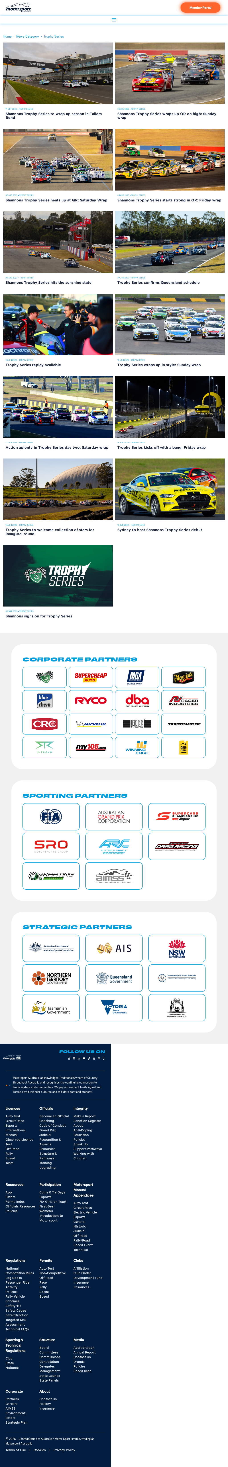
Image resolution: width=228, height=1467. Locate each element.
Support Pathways (87, 1149)
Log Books (14, 1278)
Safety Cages (16, 1310)
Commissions (50, 1357)
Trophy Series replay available (33, 365)
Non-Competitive (52, 1273)
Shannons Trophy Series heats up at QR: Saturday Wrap (56, 200)
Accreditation (84, 1347)
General (79, 1222)
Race (43, 1282)
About (78, 1125)
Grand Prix (47, 1130)
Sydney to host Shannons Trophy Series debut (159, 530)
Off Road (12, 1149)
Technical (80, 1250)
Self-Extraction (17, 1315)
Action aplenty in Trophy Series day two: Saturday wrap (57, 447)
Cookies (40, 1450)
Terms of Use (16, 1450)
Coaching (46, 1121)
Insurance (81, 1282)
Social (44, 1292)
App (9, 1192)
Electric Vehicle (85, 1212)
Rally (9, 1153)
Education (81, 1135)
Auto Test (13, 1116)
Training (45, 1163)
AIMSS (11, 1408)
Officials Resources (21, 1206)
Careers (12, 1404)
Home (7, 36)
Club (9, 1358)
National (12, 1368)
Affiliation (81, 1268)
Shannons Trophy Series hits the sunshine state (49, 282)
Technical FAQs (17, 1329)
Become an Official (54, 1116)
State (10, 1363)
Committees (48, 1352)
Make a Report (84, 1116)
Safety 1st (13, 1306)
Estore (11, 1197)
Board (44, 1347)
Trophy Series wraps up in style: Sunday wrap (159, 365)
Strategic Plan (16, 1422)
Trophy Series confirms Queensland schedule (158, 282)
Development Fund (87, 1278)
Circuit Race (15, 1121)
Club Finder (82, 1273)
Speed (10, 1158)
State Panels (49, 1380)
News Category (27, 36)
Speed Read (82, 1371)
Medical (12, 1135)
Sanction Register (87, 1121)
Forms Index (15, 1201)
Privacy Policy (64, 1450)
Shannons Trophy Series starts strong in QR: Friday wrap (169, 200)
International (16, 1130)
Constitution (49, 1362)
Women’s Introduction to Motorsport (51, 1216)
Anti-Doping (82, 1130)
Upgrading (47, 1167)
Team (10, 1163)
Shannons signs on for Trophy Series (39, 616)
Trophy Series (26, 109)
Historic (79, 1226)
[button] (114, 19)
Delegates (47, 1366)
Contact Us (82, 1357)
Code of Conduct (52, 1125)
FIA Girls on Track (52, 1201)
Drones (79, 1362)
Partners (12, 1399)
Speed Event (83, 1245)
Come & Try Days (52, 1192)
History (45, 1404)
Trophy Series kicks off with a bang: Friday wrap (161, 447)
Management (49, 1371)
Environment (15, 1413)
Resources (47, 1149)
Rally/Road (81, 1240)
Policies (79, 1139)
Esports (12, 1125)
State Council (49, 1376)
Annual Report (84, 1352)
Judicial (45, 1135)
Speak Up (80, 1144)
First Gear (47, 1206)
